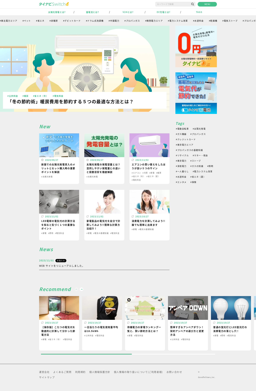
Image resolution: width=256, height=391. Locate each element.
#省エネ (32, 20)
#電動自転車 (182, 128)
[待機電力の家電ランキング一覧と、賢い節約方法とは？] (145, 323)
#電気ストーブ (222, 20)
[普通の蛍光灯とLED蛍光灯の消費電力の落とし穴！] (231, 323)
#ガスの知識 (196, 165)
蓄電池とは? (92, 12)
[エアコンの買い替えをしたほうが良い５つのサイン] (149, 158)
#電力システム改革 (170, 20)
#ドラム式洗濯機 (87, 20)
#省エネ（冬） (40, 95)
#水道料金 (190, 20)
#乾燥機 (205, 20)
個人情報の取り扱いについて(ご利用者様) (138, 372)
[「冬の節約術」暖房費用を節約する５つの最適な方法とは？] (84, 69)
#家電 (152, 172)
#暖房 (26, 95)
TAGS (199, 12)
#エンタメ (181, 182)
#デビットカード (64, 20)
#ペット (19, 20)
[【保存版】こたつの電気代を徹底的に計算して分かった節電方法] (59, 323)
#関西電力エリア (146, 20)
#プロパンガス (124, 20)
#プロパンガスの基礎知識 (189, 149)
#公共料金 (12, 95)
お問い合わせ (174, 372)
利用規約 (80, 372)
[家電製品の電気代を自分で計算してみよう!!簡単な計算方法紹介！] (104, 215)
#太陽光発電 (47, 176)
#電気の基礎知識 (101, 233)
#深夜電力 (181, 165)
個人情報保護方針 (99, 372)
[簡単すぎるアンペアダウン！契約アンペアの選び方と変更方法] (188, 323)
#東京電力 (181, 160)
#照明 (50, 233)
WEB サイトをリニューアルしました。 (62, 265)
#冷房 (145, 172)
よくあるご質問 (62, 372)
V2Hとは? (128, 12)
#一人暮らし (182, 171)
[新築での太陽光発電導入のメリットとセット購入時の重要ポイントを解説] (59, 158)
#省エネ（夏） (153, 176)
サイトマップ (47, 377)
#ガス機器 (181, 133)
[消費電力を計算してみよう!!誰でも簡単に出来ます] (149, 215)
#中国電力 (106, 20)
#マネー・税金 (200, 155)
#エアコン (136, 172)
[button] (81, 289)
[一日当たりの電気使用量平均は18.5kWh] (102, 323)
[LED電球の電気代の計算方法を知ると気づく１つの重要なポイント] (59, 215)
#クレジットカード (186, 139)
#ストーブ (195, 160)
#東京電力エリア (184, 144)
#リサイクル (182, 155)
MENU (207, 4)
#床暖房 (46, 20)
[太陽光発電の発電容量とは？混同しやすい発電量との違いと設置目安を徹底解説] (104, 158)
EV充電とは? (163, 12)
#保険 (193, 182)
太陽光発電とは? (57, 12)
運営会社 (44, 372)
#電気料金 (58, 95)
